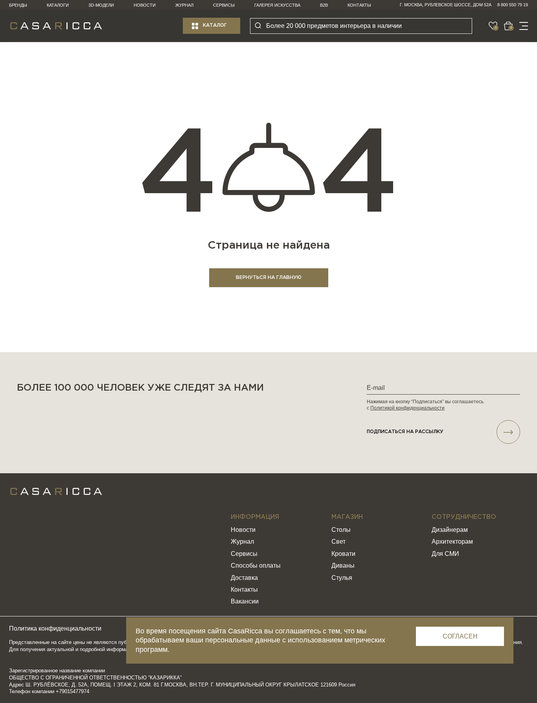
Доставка (244, 577)
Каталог (215, 25)
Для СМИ (445, 553)
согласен (460, 636)
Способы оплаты (256, 565)
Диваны (343, 565)
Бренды (18, 5)
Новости (145, 5)
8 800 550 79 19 (512, 4)
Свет (338, 541)
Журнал (184, 5)
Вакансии (245, 601)
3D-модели (101, 5)
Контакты (359, 5)
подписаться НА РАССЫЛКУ (405, 432)
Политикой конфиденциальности (407, 408)
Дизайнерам (450, 529)
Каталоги (58, 5)
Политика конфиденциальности (55, 628)
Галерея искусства (277, 5)
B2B (324, 5)
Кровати (343, 553)
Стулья (341, 577)
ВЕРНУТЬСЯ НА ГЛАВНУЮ (269, 277)
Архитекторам (452, 541)
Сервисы (224, 5)
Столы (341, 529)
